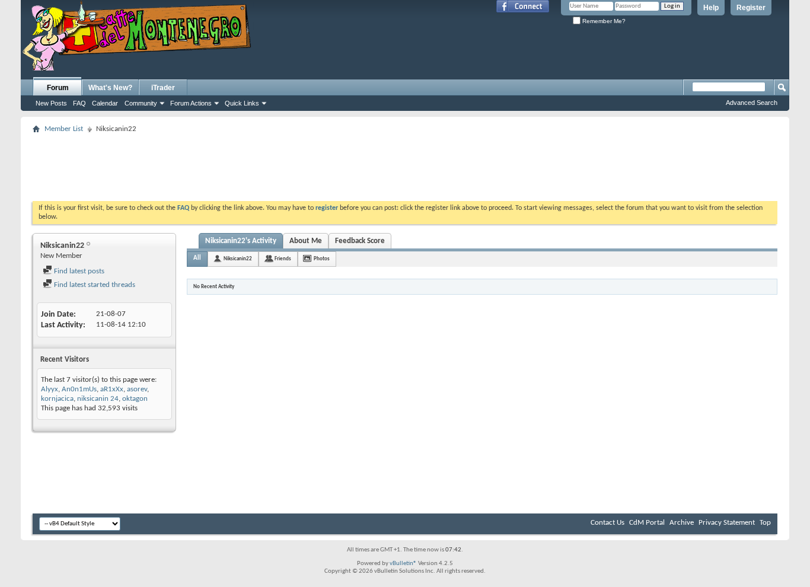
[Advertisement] (405, 163)
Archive (681, 523)
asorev (137, 389)
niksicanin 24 (98, 399)
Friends (283, 258)
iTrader (163, 88)
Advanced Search (751, 102)
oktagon (135, 399)
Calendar (105, 103)
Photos (322, 258)
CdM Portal (647, 523)
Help (711, 8)
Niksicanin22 (238, 258)
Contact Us (607, 523)
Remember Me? (603, 21)
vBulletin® (403, 563)
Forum (58, 88)
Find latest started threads (93, 285)
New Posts (51, 103)
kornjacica (57, 399)
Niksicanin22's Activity (240, 241)
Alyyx (49, 389)
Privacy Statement (727, 523)
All (197, 258)
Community (141, 103)
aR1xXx (111, 389)
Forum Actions (191, 103)
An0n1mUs (79, 389)
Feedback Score (360, 241)
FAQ (79, 103)
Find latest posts (78, 271)
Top (765, 523)
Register (751, 8)
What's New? (110, 88)
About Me (305, 241)
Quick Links (242, 103)
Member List (63, 129)
